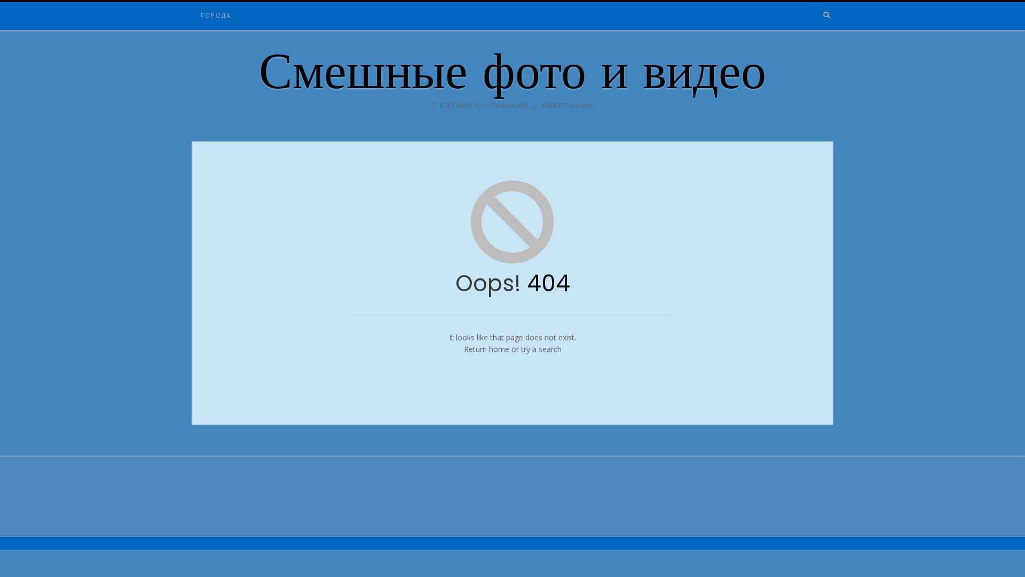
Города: (217, 15)
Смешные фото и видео (512, 76)
